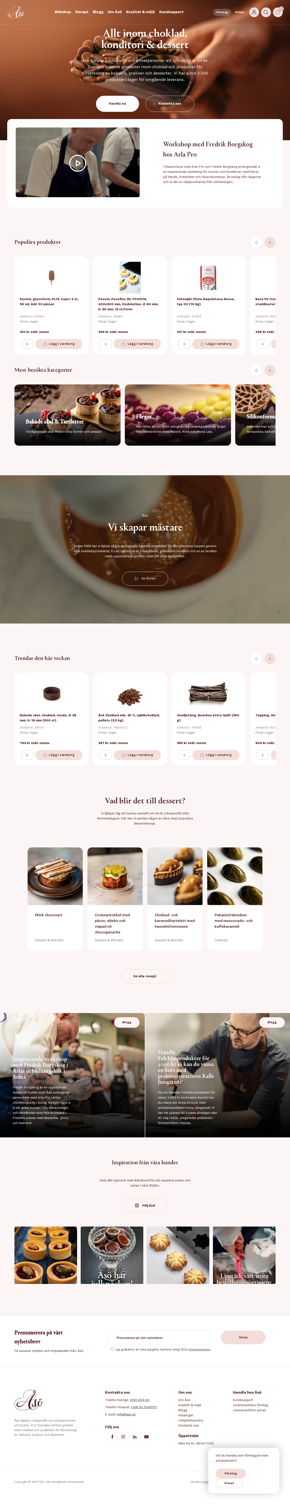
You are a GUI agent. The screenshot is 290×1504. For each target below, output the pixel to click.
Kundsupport (171, 12)
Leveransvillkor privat (249, 1410)
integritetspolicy (200, 1349)
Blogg (98, 12)
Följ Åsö (148, 1205)
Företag (222, 12)
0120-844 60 (139, 1400)
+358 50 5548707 (143, 1407)
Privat (239, 12)
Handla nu (117, 103)
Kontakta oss (169, 103)
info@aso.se (126, 1414)
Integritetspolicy (190, 1420)
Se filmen (149, 578)
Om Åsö (115, 12)
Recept (82, 12)
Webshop (63, 12)
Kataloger (185, 1415)
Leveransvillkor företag (250, 1405)
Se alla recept (144, 976)
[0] (278, 12)
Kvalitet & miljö (140, 12)
